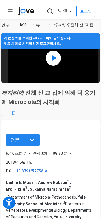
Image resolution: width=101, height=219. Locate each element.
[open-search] (50, 11)
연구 (5, 25)
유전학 (41, 25)
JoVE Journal (25, 25)
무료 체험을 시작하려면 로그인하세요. (32, 43)
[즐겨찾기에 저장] (14, 113)
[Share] (3, 113)
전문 (14, 140)
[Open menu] (10, 11)
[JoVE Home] (26, 11)
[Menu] (32, 140)
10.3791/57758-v (31, 171)
